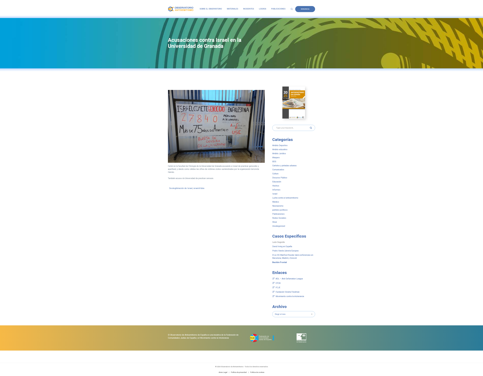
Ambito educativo (279, 149)
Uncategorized (278, 226)
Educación (276, 181)
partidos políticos (280, 210)
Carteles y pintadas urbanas (284, 165)
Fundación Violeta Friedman (287, 291)
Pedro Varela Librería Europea (285, 250)
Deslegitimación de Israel (181, 188)
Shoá (274, 222)
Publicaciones (278, 214)
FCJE (278, 287)
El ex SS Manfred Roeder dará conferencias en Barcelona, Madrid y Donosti (292, 257)
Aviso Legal (223, 372)
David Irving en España (282, 246)
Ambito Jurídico (279, 153)
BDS (274, 161)
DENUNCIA (305, 9)
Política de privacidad (239, 372)
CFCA (278, 283)
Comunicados (278, 169)
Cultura (275, 173)
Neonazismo (277, 206)
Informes (276, 189)
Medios (275, 202)
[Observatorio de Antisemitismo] (180, 8)
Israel (274, 193)
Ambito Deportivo (280, 145)
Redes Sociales (279, 218)
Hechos (275, 185)
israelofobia (198, 188)
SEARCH (311, 128)
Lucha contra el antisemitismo (285, 198)
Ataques (276, 157)
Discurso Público (279, 177)
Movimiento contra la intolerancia (290, 296)
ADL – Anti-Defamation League (289, 278)
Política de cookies (257, 372)
